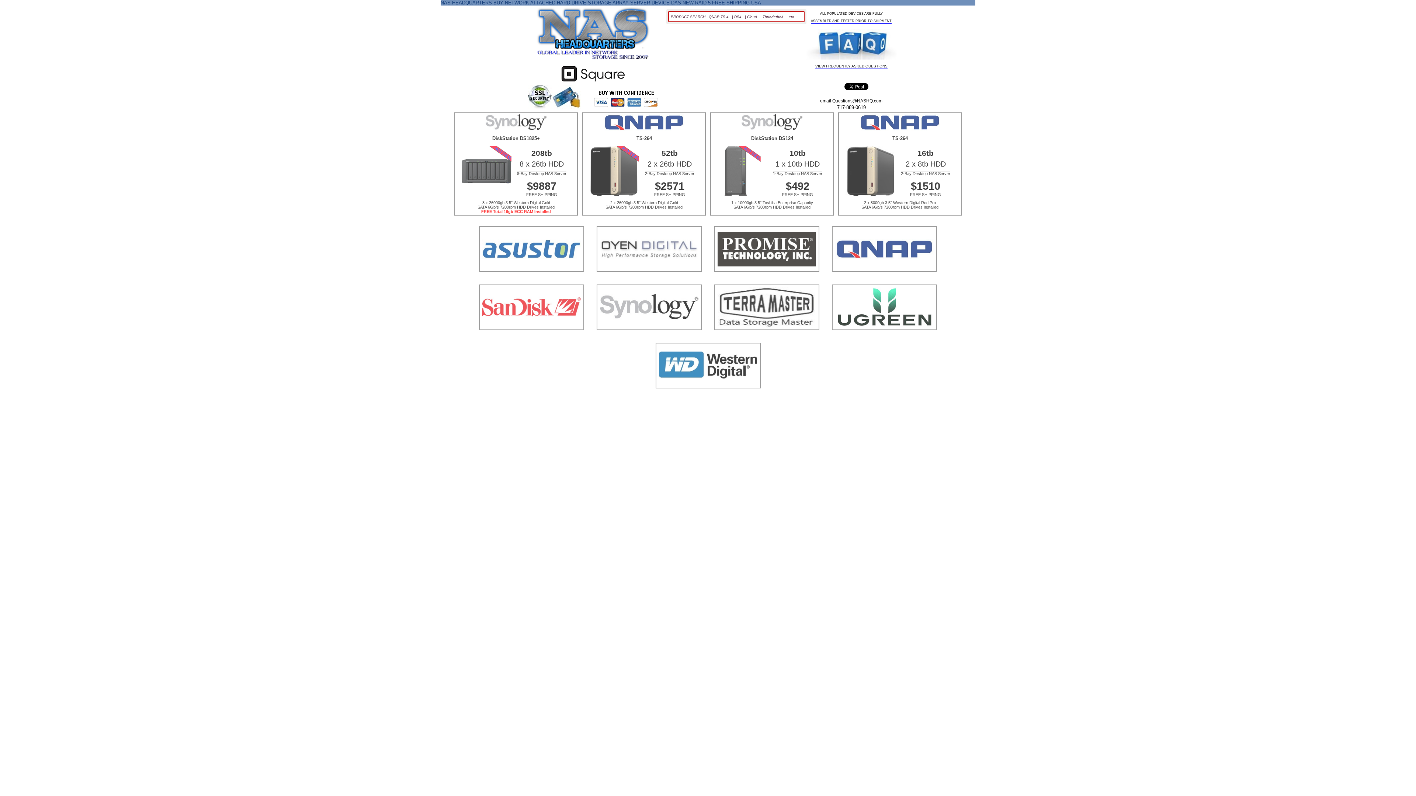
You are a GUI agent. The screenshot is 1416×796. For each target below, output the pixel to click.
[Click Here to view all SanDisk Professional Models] (531, 339)
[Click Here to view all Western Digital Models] (708, 397)
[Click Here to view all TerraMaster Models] (767, 339)
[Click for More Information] (593, 81)
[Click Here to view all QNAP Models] (884, 281)
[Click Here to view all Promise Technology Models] (767, 281)
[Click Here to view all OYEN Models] (649, 281)
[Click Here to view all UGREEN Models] (884, 339)
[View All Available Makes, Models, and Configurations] (593, 35)
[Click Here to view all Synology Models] (649, 339)
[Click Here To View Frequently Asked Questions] (851, 45)
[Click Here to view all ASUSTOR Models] (531, 281)
